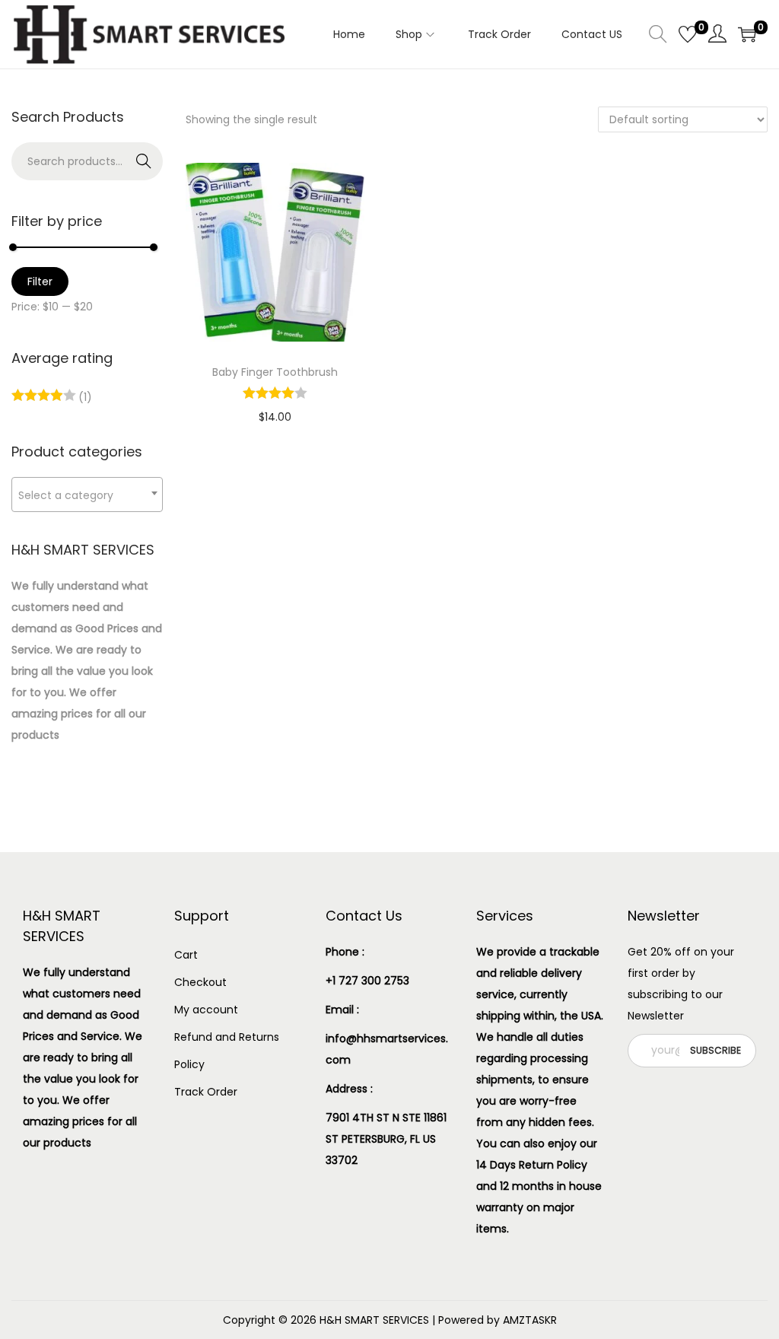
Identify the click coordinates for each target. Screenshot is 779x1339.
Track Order (205, 1091)
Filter (39, 281)
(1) (83, 397)
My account (206, 1009)
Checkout (200, 982)
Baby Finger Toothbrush (275, 372)
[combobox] (87, 494)
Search (143, 161)
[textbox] (87, 495)
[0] (688, 34)
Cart (186, 954)
